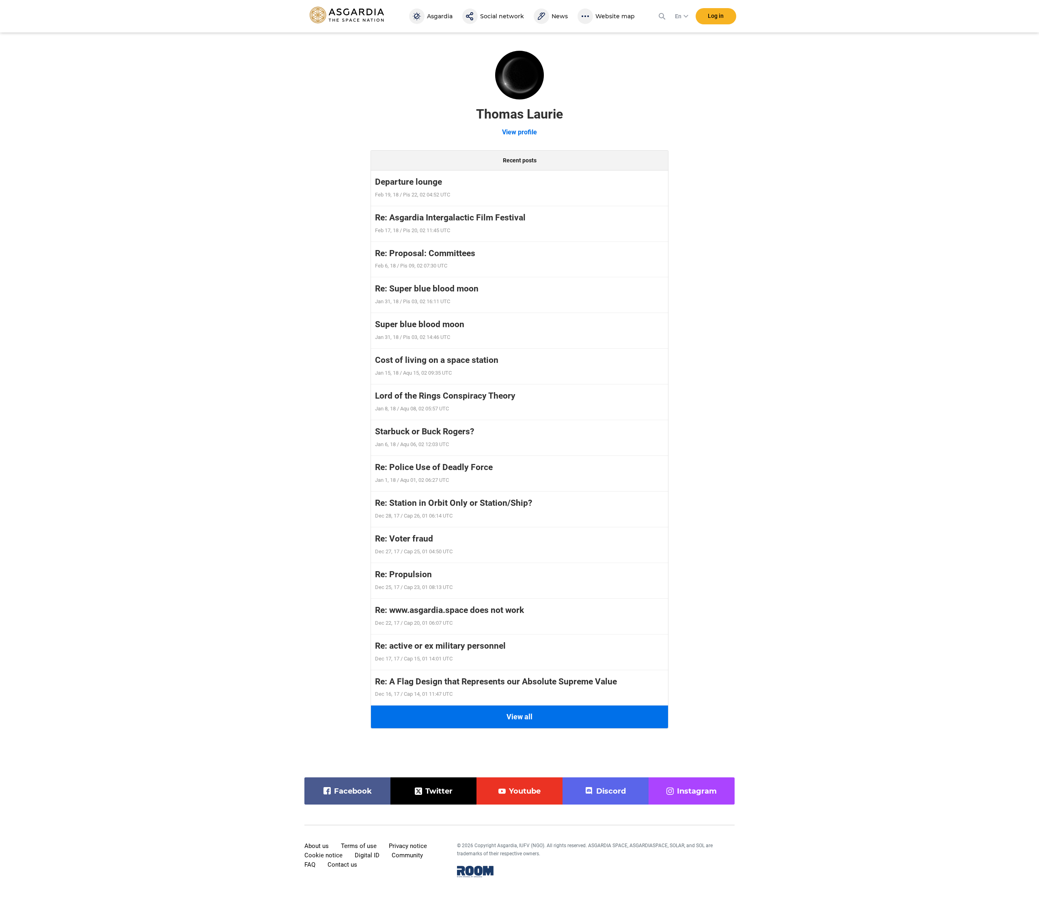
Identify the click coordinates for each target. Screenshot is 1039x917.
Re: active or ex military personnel (440, 646)
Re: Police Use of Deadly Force (434, 467)
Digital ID (367, 855)
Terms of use (359, 846)
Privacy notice (408, 846)
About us (316, 846)
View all (519, 716)
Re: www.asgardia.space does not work (449, 610)
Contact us (342, 864)
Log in (716, 16)
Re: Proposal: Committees (425, 253)
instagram (697, 791)
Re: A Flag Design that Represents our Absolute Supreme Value (496, 681)
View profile (519, 132)
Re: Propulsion (403, 574)
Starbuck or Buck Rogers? (424, 431)
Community (407, 855)
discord (611, 791)
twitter (439, 791)
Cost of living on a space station (436, 360)
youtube (525, 791)
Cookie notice (323, 855)
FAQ (309, 864)
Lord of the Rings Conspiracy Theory (445, 396)
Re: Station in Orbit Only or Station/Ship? (453, 503)
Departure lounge (408, 182)
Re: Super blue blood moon (427, 288)
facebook (353, 791)
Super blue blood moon (419, 324)
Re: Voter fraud (404, 539)
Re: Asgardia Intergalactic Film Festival (450, 217)
